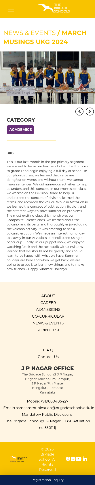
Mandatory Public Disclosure (47, 414)
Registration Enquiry (48, 480)
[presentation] (79, 111)
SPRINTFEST (48, 330)
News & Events (29, 33)
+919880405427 (54, 401)
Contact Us (48, 357)
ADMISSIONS (48, 309)
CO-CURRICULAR (48, 316)
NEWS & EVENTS (48, 323)
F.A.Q (48, 350)
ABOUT (48, 296)
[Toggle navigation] (11, 10)
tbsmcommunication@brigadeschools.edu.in (54, 408)
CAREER (48, 302)
